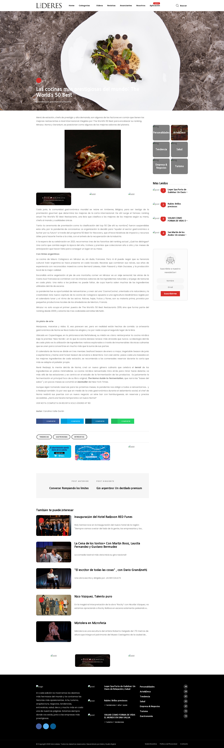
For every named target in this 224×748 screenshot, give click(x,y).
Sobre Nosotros (151, 744)
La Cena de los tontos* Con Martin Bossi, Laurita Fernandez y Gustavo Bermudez (107, 545)
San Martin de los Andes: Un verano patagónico (176, 233)
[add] (53, 198)
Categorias (84, 5)
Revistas (111, 5)
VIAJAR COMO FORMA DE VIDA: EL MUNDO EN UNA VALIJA (177, 219)
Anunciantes (126, 5)
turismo (109, 722)
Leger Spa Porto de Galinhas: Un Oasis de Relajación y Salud (178, 191)
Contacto (184, 744)
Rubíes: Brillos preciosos (174, 205)
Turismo (163, 711)
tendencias (42, 102)
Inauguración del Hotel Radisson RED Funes (103, 516)
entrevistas (66, 102)
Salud (163, 701)
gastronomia (55, 102)
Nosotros (140, 5)
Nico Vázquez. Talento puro (93, 596)
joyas (125, 705)
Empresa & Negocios (163, 706)
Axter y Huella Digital (108, 744)
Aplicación (155, 5)
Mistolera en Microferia (90, 623)
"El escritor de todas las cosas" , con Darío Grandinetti (110, 569)
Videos (99, 5)
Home (71, 5)
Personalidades (163, 687)
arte (119, 705)
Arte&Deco (163, 692)
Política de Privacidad (168, 744)
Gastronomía (163, 716)
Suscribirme (170, 293)
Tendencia (163, 696)
